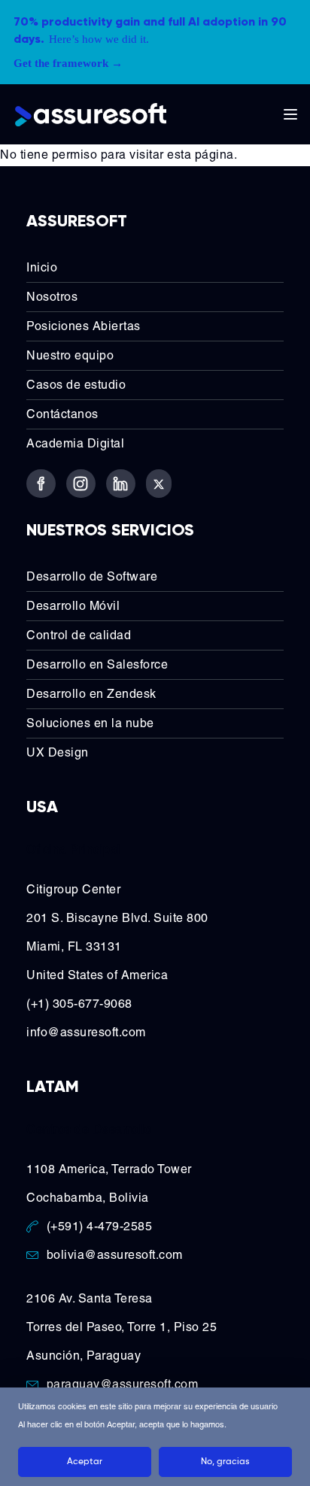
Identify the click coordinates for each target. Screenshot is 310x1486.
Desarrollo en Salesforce (97, 664)
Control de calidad (78, 635)
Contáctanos (62, 414)
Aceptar (84, 1461)
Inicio (41, 267)
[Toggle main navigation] (290, 114)
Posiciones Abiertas (83, 326)
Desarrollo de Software (91, 576)
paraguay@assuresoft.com (123, 1384)
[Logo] (90, 114)
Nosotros (52, 297)
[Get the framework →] (155, 42)
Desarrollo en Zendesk (91, 694)
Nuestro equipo (70, 355)
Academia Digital (75, 443)
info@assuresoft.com (86, 1032)
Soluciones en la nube (90, 723)
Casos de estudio (76, 385)
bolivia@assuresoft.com (115, 1255)
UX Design (57, 752)
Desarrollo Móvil (73, 606)
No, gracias (225, 1461)
